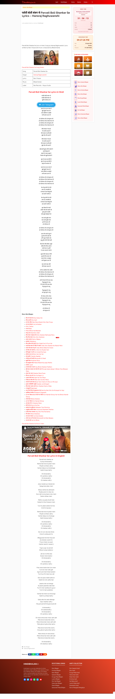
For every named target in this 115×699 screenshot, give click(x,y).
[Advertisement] (57, 349)
